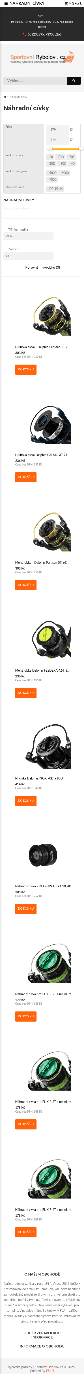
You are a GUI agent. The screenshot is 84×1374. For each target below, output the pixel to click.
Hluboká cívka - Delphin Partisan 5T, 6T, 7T (45, 347)
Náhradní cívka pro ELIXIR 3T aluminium (43, 1102)
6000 (65, 173)
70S (72, 157)
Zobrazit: (14, 249)
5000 (52, 173)
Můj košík (75, 3)
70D (61, 157)
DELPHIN (56, 189)
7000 (52, 179)
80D (52, 163)
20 (51, 157)
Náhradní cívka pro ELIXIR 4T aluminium (43, 1209)
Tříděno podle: (18, 230)
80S (63, 163)
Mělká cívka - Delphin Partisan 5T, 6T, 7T (43, 562)
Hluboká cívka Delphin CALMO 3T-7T (41, 455)
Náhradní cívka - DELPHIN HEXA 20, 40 (43, 886)
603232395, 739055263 (45, 34)
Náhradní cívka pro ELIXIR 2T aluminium (43, 994)
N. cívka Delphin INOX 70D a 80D (39, 778)
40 (73, 163)
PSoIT (50, 1371)
